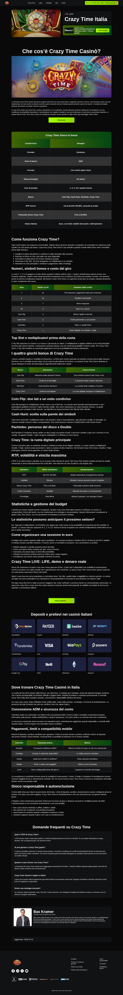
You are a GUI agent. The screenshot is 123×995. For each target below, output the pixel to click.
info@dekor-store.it (103, 967)
